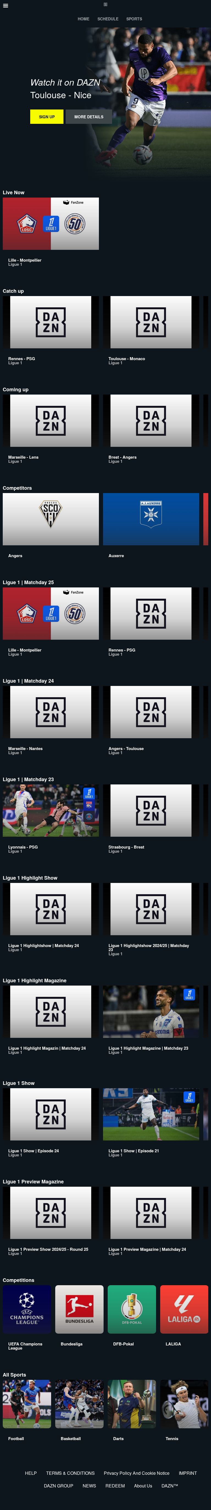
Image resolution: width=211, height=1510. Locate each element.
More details (88, 116)
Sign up (47, 116)
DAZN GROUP (58, 1485)
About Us (143, 1485)
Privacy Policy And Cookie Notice (137, 1473)
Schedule (108, 19)
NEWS (89, 1485)
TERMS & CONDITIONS (70, 1473)
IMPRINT (188, 1473)
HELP (31, 1473)
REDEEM (115, 1485)
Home (83, 19)
